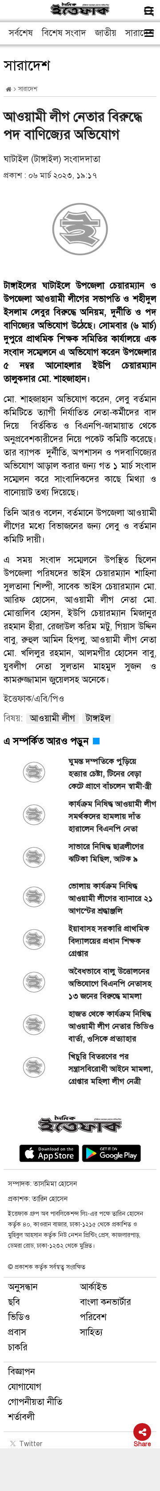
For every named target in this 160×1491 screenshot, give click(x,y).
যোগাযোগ (24, 1386)
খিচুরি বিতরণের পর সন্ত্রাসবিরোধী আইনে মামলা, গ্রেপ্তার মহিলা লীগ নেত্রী (110, 1069)
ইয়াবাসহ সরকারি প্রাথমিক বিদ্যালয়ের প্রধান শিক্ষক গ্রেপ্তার (108, 941)
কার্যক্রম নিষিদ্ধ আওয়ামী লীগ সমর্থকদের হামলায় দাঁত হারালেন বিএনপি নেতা (112, 816)
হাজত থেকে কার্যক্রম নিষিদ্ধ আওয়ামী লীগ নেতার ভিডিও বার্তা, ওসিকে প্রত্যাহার (111, 1026)
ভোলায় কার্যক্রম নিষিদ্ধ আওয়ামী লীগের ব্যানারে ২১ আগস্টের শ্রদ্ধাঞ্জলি (110, 898)
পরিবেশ (93, 1317)
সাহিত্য (91, 1332)
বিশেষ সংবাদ (64, 33)
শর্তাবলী (21, 1417)
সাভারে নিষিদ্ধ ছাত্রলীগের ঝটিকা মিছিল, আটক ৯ (106, 853)
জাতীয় (105, 33)
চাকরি (18, 1347)
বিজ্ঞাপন (21, 1371)
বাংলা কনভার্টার (105, 1302)
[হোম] (9, 89)
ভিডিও (19, 1317)
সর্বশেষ (21, 33)
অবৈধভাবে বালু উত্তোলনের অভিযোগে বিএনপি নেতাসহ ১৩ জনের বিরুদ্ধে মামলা (110, 983)
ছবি (14, 1302)
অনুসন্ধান (23, 1287)
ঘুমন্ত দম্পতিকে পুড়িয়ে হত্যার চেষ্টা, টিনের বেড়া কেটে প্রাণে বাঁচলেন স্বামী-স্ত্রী (110, 773)
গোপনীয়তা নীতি (35, 1402)
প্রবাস (17, 1332)
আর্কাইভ (93, 1287)
